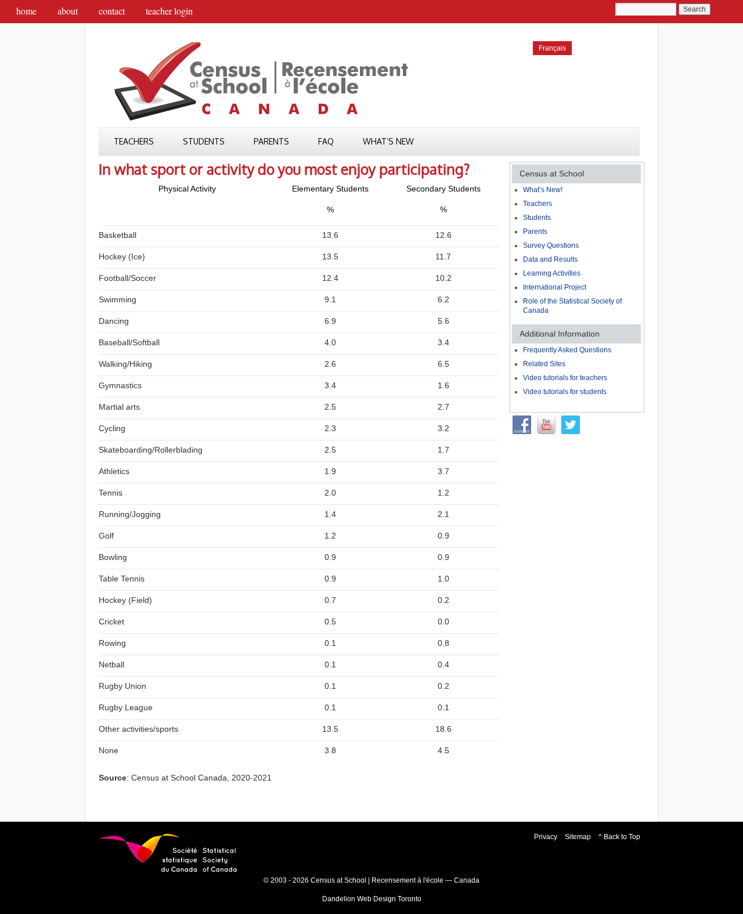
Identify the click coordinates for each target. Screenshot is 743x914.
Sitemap (578, 837)
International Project (554, 287)
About (67, 11)
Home (26, 11)
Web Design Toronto (389, 899)
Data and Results (550, 259)
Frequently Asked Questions (567, 350)
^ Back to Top (619, 837)
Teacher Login (169, 11)
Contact (112, 11)
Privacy (545, 837)
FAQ (326, 141)
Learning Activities (551, 273)
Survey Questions (551, 245)
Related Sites (544, 364)
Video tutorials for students (565, 392)
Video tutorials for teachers (565, 378)
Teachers (134, 141)
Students (204, 141)
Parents (271, 141)
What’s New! (542, 190)
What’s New (388, 141)
